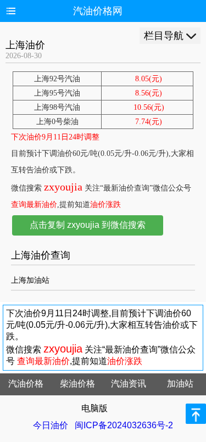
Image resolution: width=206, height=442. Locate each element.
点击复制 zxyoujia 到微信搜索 (88, 225)
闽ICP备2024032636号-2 (124, 425)
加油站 (180, 383)
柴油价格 (77, 383)
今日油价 (50, 425)
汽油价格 (25, 383)
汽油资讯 (128, 383)
